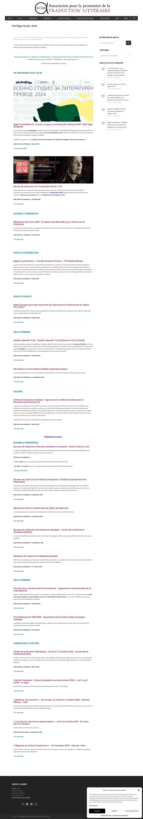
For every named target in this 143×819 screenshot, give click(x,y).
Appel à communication (51, 37)
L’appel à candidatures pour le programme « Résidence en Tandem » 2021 (116, 111)
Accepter (97, 811)
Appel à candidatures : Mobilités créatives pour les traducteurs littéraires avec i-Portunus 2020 (117, 125)
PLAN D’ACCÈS (16, 798)
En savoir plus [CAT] (20, 471)
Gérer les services (93, 805)
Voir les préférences (131, 811)
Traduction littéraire (82, 37)
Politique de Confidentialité (27, 816)
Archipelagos (32, 130)
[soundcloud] (36, 804)
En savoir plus (18, 204)
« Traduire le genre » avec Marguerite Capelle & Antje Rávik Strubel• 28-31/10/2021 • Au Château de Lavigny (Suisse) (117, 71)
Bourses (61, 37)
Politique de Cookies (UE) (42, 816)
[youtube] (31, 804)
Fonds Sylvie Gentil (56, 193)
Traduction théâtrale (19, 39)
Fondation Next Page (67, 130)
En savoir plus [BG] (20, 148)
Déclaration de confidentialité (120, 815)
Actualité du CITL (27, 37)
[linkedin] (27, 804)
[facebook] (23, 804)
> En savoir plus (18, 239)
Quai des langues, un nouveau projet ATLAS (116, 85)
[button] (139, 790)
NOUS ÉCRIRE (26, 798)
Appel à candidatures (38, 37)
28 (103, 69)
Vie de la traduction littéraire (34, 39)
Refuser (114, 811)
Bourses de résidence (70, 37)
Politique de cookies (106, 815)
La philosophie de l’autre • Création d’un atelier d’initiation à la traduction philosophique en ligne (118, 97)
